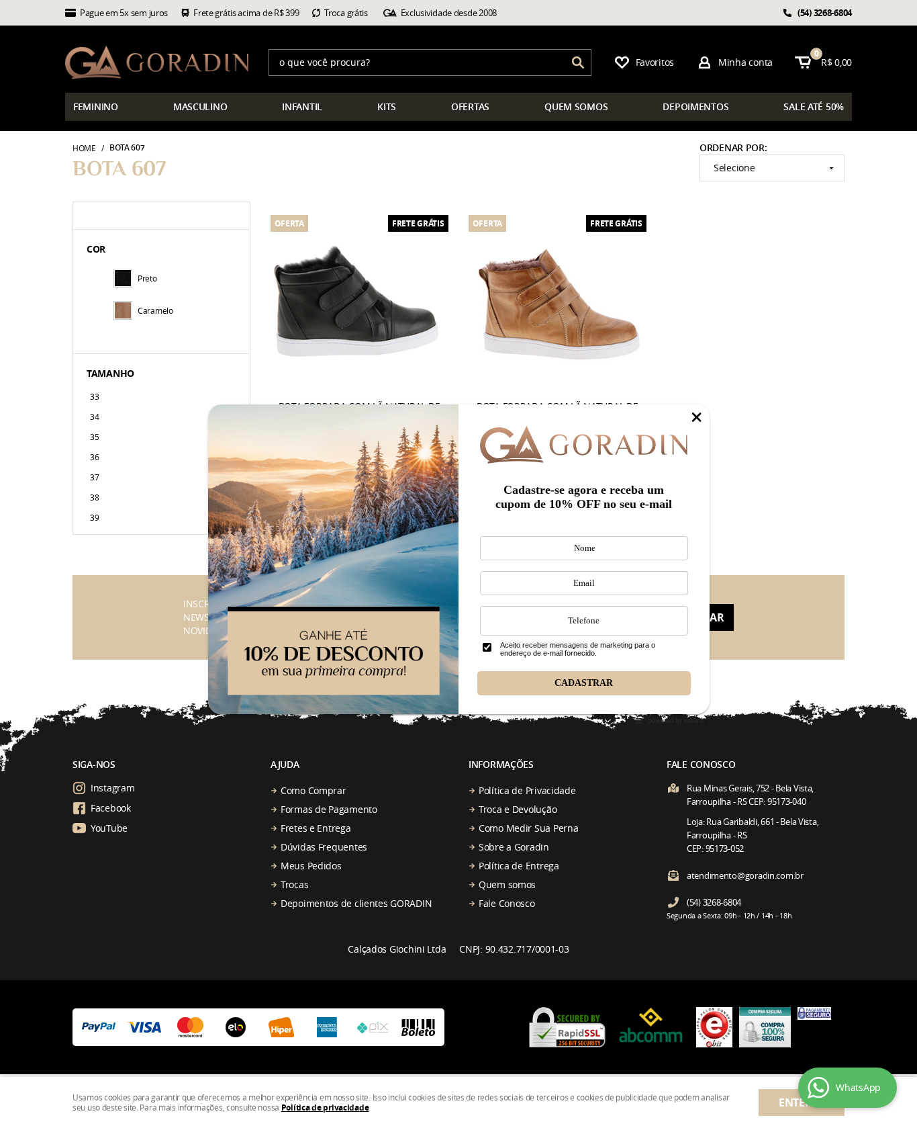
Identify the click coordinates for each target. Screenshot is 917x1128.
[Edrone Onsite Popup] (458, 564)
